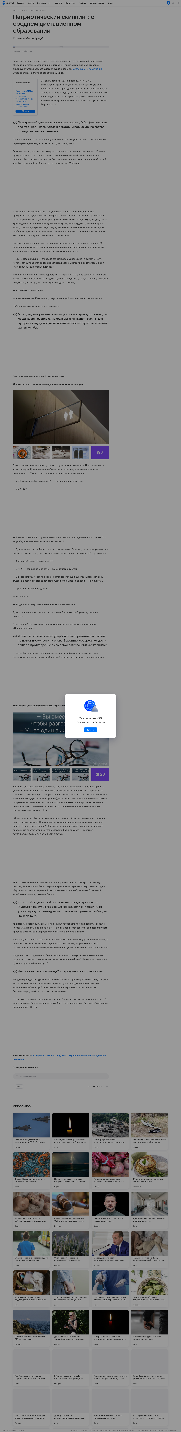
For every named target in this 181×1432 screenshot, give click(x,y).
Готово (90, 730)
